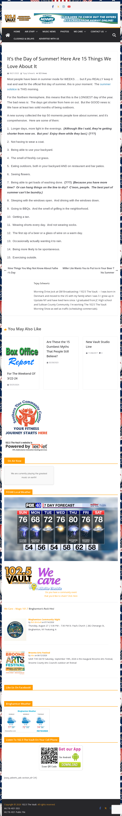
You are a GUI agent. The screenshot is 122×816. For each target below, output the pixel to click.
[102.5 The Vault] (7, 35)
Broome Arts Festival (39, 652)
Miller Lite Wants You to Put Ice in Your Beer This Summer (88, 270)
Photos (64, 31)
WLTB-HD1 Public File (14, 812)
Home (17, 31)
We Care (78, 31)
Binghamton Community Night (44, 619)
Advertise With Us (49, 38)
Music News (49, 31)
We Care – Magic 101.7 (16, 608)
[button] (36, 31)
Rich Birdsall (36, 622)
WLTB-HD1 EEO (12, 808)
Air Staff (30, 31)
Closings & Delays (24, 38)
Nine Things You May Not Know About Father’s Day (33, 270)
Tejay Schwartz (29, 73)
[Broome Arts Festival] (15, 653)
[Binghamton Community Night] (15, 620)
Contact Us (97, 31)
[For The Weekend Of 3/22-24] (21, 338)
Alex (32, 655)
